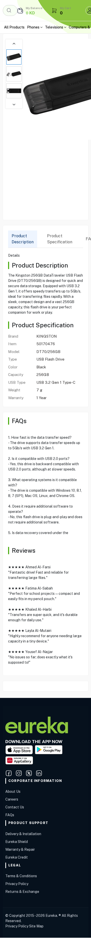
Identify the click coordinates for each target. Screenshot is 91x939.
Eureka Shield (16, 842)
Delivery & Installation (23, 834)
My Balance (34, 8)
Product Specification (59, 238)
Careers (11, 799)
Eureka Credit (16, 857)
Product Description (23, 238)
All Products (14, 27)
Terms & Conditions (21, 876)
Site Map (36, 926)
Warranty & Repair (20, 849)
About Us (12, 791)
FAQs (9, 815)
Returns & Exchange (22, 892)
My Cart (65, 8)
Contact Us (14, 807)
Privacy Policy (16, 884)
